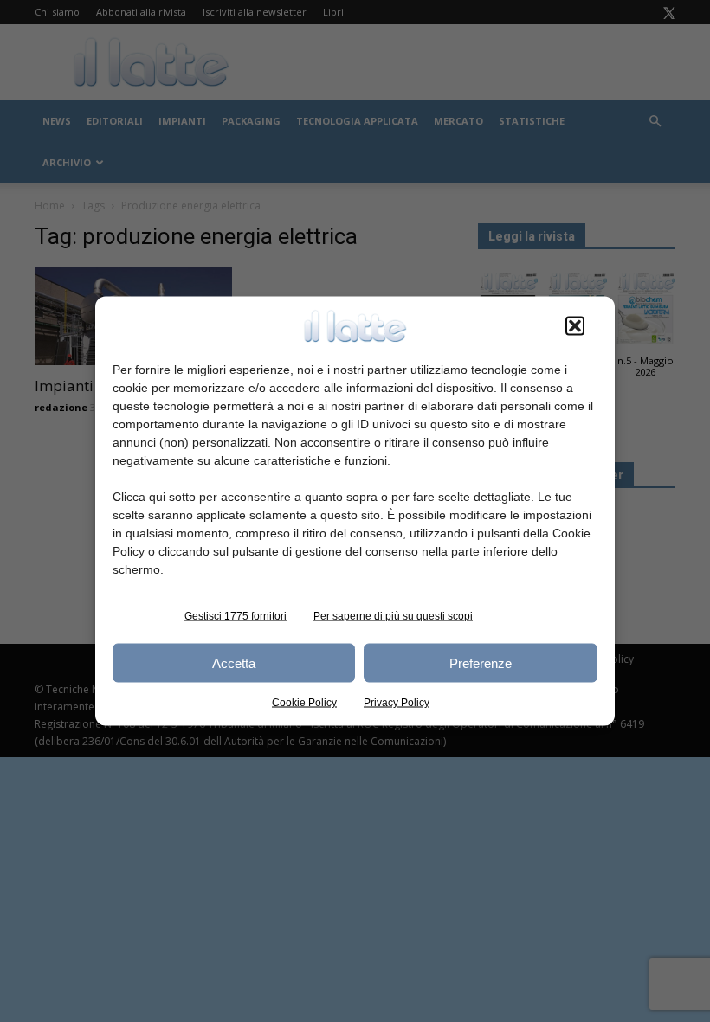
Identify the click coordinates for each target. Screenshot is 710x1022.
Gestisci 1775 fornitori (235, 616)
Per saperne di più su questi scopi (393, 616)
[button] (575, 326)
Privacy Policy (396, 703)
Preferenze (480, 662)
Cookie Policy (304, 703)
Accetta (233, 662)
